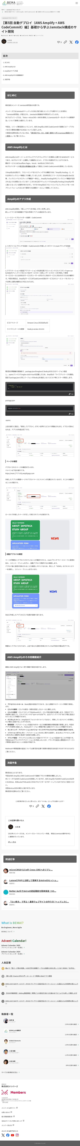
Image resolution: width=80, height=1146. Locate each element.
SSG (32, 35)
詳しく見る (12, 842)
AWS (11, 35)
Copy (72, 394)
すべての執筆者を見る (9, 1072)
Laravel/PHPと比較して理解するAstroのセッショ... (33, 880)
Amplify (17, 35)
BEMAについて (6, 931)
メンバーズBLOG (7, 1125)
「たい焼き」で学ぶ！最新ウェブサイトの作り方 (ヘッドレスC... (39, 901)
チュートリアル (39, 35)
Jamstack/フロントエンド (9, 18)
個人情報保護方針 (7, 1117)
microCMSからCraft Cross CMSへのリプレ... (31, 869)
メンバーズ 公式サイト (8, 1108)
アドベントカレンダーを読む (12, 947)
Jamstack (5, 35)
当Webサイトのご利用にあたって (12, 1121)
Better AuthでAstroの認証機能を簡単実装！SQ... (32, 891)
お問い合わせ (6, 1112)
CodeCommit (24, 35)
